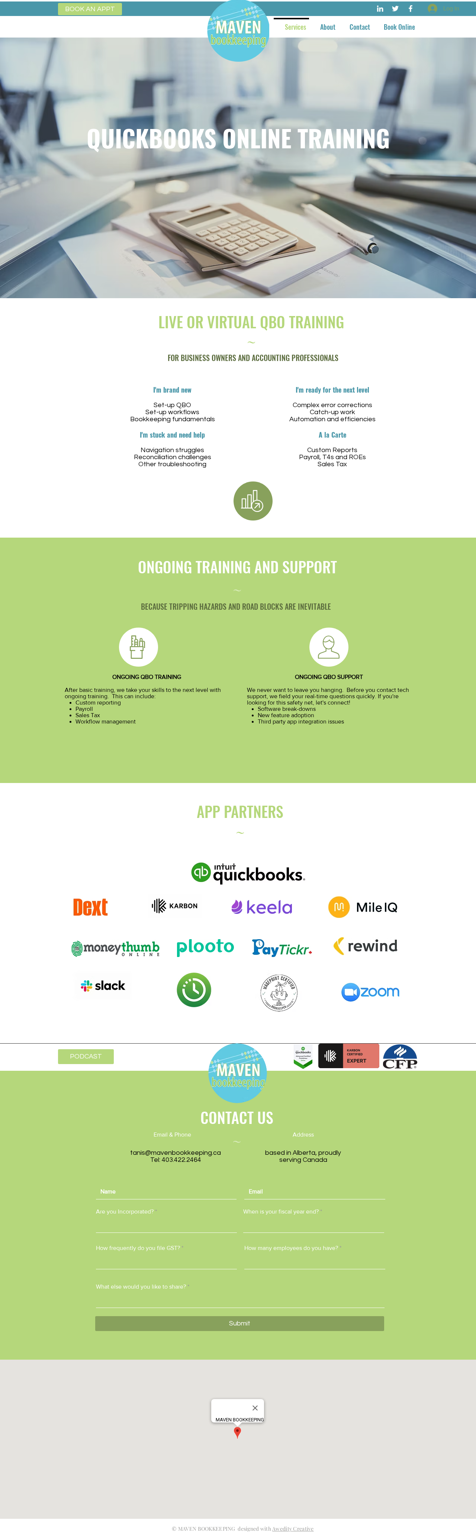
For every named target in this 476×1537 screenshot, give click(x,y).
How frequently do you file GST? (138, 1248)
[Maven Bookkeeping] (380, 8)
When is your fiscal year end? (281, 1212)
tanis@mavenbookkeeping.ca (175, 1152)
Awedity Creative (292, 1528)
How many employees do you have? (291, 1248)
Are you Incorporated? (125, 1212)
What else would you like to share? (141, 1287)
